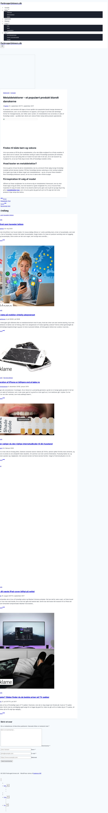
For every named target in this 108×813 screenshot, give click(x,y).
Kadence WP (37, 773)
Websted (34, 757)
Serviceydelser (8, 378)
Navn (33, 749)
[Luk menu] (1, 779)
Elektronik (8, 19)
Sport (8, 26)
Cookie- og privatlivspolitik (13, 37)
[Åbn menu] (2, 46)
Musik (8, 28)
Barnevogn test (5, 205)
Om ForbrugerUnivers (11, 35)
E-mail (33, 753)
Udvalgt (13, 93)
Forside (7, 7)
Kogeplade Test (6, 200)
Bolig (5, 785)
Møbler (8, 16)
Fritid (5, 797)
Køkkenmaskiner (10, 14)
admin (7, 106)
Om (5, 805)
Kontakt (8, 39)
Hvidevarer (9, 12)
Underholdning (10, 30)
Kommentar (46, 746)
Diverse (7, 21)
